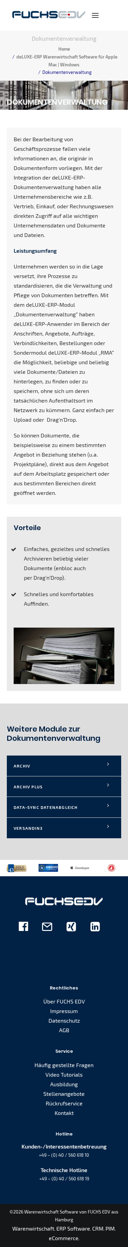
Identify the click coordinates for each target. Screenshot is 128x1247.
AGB (64, 1030)
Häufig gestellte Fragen (64, 1065)
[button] (95, 15)
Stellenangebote (64, 1093)
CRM (97, 1228)
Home (64, 49)
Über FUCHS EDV (64, 1001)
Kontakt (64, 1113)
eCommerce (64, 1238)
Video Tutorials (64, 1074)
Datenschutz (64, 1020)
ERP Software (73, 1228)
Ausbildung (64, 1084)
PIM (110, 1228)
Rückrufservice (64, 1103)
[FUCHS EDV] (48, 15)
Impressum (64, 1011)
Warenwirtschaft (33, 1228)
